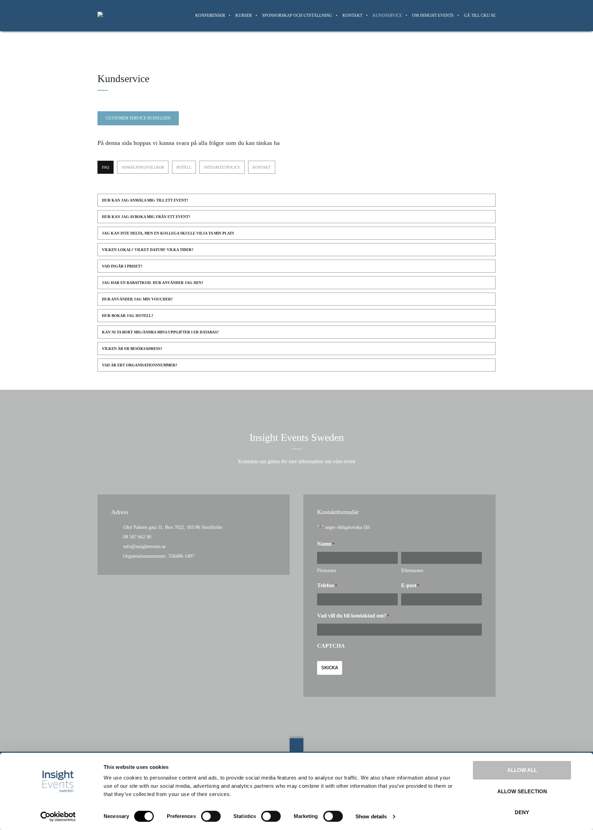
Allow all (522, 770)
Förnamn (326, 570)
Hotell (183, 167)
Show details (371, 816)
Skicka (329, 667)
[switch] (211, 816)
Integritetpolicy (222, 167)
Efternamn (412, 570)
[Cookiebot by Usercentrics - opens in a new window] (58, 816)
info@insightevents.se (144, 546)
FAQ (105, 167)
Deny (522, 812)
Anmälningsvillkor (142, 167)
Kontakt (262, 167)
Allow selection (522, 791)
